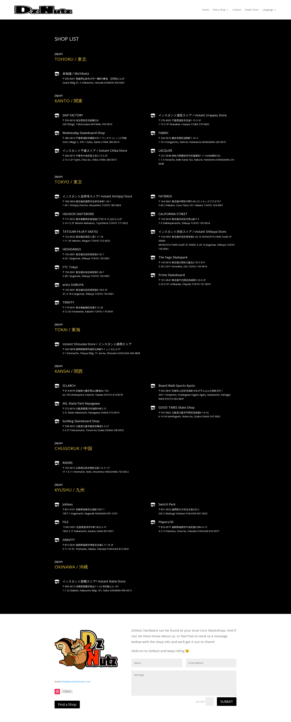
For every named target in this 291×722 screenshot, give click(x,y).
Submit (226, 701)
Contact (237, 9)
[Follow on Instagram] (57, 691)
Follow (67, 691)
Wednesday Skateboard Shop (83, 133)
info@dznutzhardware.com (75, 681)
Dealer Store (252, 9)
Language (267, 9)
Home (205, 9)
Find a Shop (219, 9)
